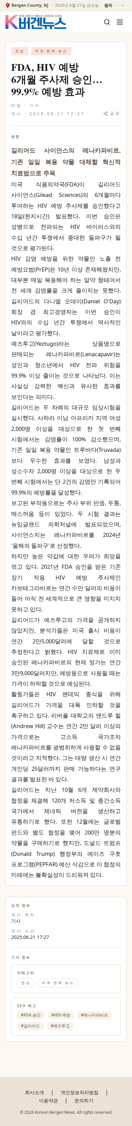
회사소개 (34, 1092)
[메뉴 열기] (120, 22)
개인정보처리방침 (79, 1092)
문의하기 (83, 1100)
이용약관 (48, 1100)
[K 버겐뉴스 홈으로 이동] (35, 22)
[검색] (107, 22)
